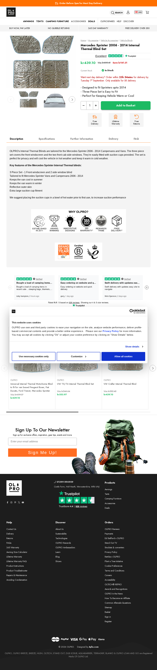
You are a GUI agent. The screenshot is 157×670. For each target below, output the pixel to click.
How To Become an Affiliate (117, 598)
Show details (132, 346)
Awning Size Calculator (16, 552)
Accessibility (110, 579)
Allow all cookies (123, 356)
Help (119, 21)
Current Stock (86, 70)
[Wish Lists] (43, 368)
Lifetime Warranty (14, 556)
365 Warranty (12, 547)
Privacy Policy (111, 331)
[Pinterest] (15, 502)
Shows (58, 561)
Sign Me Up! (42, 452)
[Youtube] (23, 502)
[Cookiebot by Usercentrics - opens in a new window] (131, 311)
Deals (91, 21)
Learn (58, 552)
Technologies (61, 538)
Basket (107, 612)
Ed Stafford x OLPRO (114, 538)
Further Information (81, 139)
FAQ (136, 139)
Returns (9, 538)
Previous (11, 99)
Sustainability (61, 533)
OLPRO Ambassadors (65, 547)
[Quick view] (21, 368)
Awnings (28, 21)
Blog (58, 556)
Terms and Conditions (114, 570)
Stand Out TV (111, 542)
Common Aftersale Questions (118, 602)
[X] (19, 502)
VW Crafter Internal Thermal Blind (120, 384)
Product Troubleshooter (16, 570)
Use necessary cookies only (34, 356)
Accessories (78, 21)
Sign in (108, 616)
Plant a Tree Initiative (114, 561)
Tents (40, 21)
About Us (59, 529)
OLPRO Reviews (112, 529)
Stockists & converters (114, 547)
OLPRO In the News (114, 593)
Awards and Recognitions (116, 589)
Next (72, 99)
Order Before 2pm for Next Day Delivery (80, 3)
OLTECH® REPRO (113, 584)
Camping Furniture (57, 21)
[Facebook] (7, 502)
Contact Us (11, 529)
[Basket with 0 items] (147, 12)
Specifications (47, 139)
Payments (109, 533)
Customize (76, 356)
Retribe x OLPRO (112, 556)
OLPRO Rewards (63, 542)
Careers (108, 575)
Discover (129, 21)
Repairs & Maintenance (16, 575)
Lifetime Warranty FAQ (16, 561)
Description (16, 139)
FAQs (8, 542)
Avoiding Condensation (16, 579)
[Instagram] (11, 502)
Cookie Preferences (113, 565)
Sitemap (108, 607)
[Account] (128, 12)
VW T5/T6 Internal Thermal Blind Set (75, 384)
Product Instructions (15, 565)
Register (108, 621)
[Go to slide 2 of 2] (114, 412)
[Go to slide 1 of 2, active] (42, 412)
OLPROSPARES (107, 21)
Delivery (113, 139)
